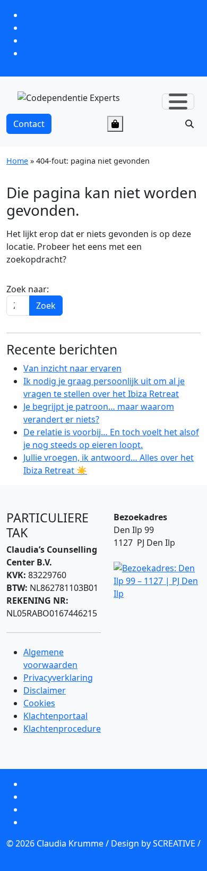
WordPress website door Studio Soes (103, 856)
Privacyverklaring (58, 677)
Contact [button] (29, 124)
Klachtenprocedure (62, 728)
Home (17, 161)
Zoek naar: (27, 289)
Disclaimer (44, 690)
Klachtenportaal (55, 716)
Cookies (39, 703)
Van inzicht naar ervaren (72, 368)
